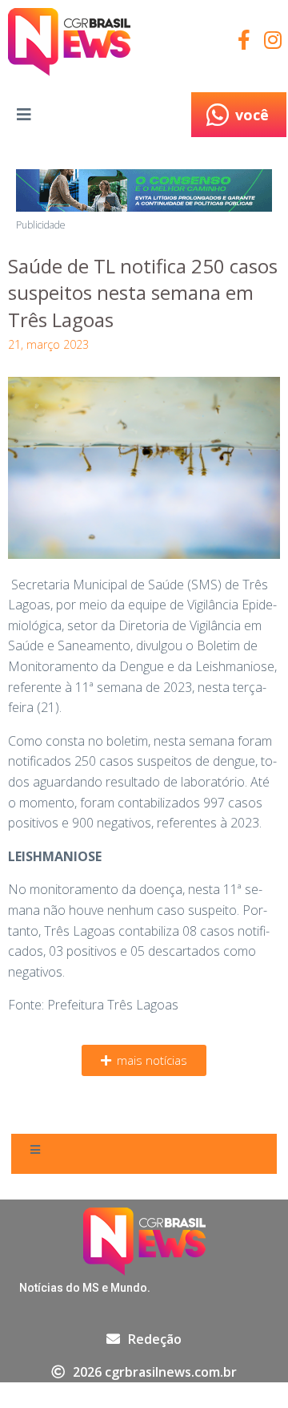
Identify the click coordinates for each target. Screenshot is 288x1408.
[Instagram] (272, 40)
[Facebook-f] (244, 40)
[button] (144, 1060)
